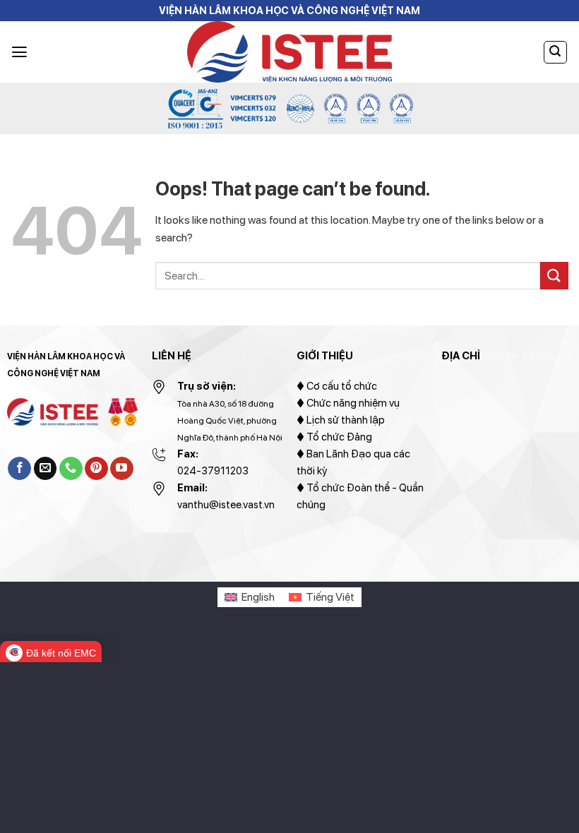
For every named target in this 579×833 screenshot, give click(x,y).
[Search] (556, 52)
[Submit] (554, 275)
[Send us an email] (45, 469)
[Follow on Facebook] (19, 469)
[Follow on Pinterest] (96, 469)
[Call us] (71, 469)
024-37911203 (213, 471)
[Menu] (19, 52)
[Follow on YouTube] (121, 469)
